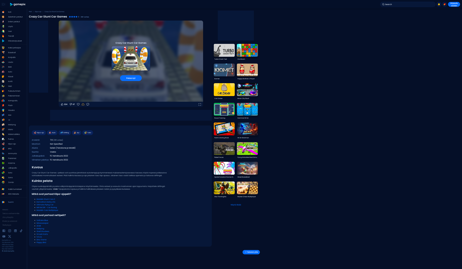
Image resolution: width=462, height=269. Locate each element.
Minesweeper (42, 223)
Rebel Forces (219, 157)
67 (74, 104)
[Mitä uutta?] (438, 4)
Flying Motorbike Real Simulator (247, 157)
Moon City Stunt (243, 98)
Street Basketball (243, 177)
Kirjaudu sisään (454, 4)
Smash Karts (42, 234)
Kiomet (216, 79)
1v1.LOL (39, 237)
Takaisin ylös (252, 252)
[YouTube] (4, 237)
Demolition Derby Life (46, 202)
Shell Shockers (43, 231)
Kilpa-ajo (38, 12)
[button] (13, 12)
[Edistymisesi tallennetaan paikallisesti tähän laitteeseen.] (83, 104)
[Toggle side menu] (3, 4)
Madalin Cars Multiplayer (47, 210)
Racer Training (219, 118)
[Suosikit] (444, 4)
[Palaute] (87, 104)
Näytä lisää (236, 204)
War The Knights (220, 197)
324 (65, 104)
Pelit (30, 12)
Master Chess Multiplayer (246, 197)
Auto (54, 132)
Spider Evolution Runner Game (224, 177)
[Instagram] (10, 231)
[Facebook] (4, 231)
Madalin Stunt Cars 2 (46, 199)
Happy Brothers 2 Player (246, 79)
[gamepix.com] (18, 4)
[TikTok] (21, 231)
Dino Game (42, 239)
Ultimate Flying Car (45, 204)
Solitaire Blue (42, 220)
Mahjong (40, 228)
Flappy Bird (41, 242)
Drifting (66, 132)
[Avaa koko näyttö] (199, 104)
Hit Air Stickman (243, 138)
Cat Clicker (218, 98)
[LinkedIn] (15, 231)
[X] (10, 237)
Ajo (78, 132)
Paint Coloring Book (221, 138)
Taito (89, 132)
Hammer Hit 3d (242, 118)
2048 (39, 226)
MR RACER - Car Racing (47, 207)
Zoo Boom (241, 59)
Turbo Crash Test (220, 59)
